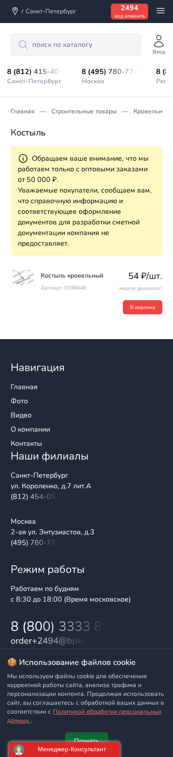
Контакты (26, 443)
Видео (21, 415)
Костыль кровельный (72, 275)
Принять (86, 741)
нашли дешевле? (140, 288)
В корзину (142, 307)
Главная (24, 387)
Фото (19, 401)
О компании (30, 429)
